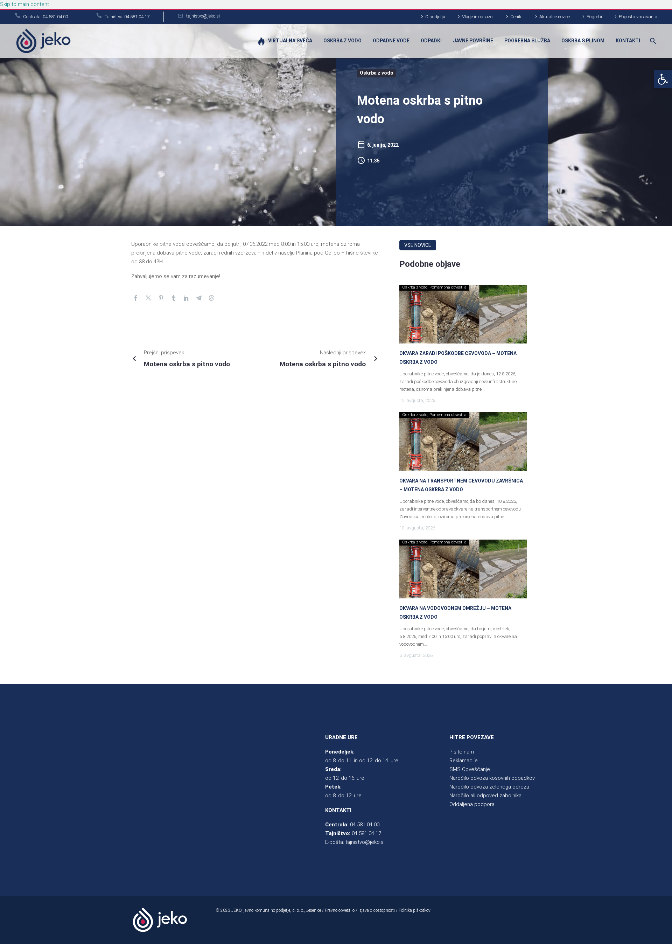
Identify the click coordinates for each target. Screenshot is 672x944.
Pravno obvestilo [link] (340, 910)
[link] (663, 79)
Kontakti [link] (628, 40)
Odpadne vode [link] (391, 40)
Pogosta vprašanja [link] (638, 16)
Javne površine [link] (473, 40)
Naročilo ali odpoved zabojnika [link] (485, 795)
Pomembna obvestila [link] (448, 287)
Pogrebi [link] (594, 16)
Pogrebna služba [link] (527, 40)
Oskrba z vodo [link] (342, 40)
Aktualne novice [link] (554, 16)
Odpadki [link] (431, 40)
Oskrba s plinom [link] (582, 40)
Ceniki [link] (516, 16)
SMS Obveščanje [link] (469, 769)
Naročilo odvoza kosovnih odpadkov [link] (492, 778)
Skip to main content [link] (24, 4)
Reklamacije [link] (463, 760)
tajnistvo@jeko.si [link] (365, 842)
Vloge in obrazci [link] (477, 16)
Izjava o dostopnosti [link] (376, 910)
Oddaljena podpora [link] (472, 804)
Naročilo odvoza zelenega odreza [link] (489, 787)
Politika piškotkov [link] (414, 910)
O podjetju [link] (435, 16)
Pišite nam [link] (461, 752)
